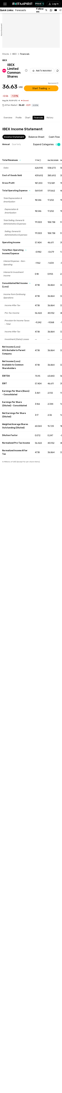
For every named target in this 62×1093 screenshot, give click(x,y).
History (50, 117)
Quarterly (16, 144)
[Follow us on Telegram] (60, 10)
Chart (27, 117)
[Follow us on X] (46, 10)
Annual (6, 144)
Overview (8, 117)
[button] (5, 4)
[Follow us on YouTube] (55, 10)
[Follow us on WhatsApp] (51, 10)
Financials (38, 117)
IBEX (14, 54)
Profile (19, 117)
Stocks (5, 54)
